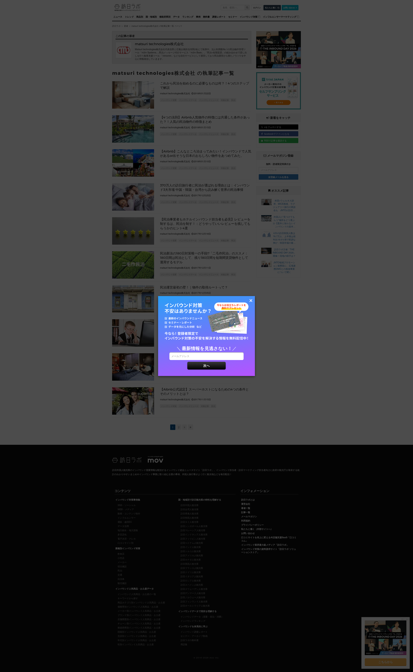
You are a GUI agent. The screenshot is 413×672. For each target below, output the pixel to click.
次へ (206, 365)
